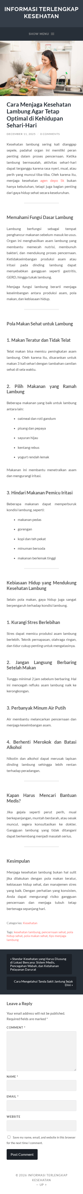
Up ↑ (43, 1184)
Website (13, 1116)
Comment (16, 1027)
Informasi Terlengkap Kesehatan (41, 12)
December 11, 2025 (21, 134)
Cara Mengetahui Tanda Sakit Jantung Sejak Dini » (43, 983)
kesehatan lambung (27, 932)
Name (12, 1076)
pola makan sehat (36, 936)
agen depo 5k (52, 180)
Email (13, 1096)
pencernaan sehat (54, 932)
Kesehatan (30, 923)
